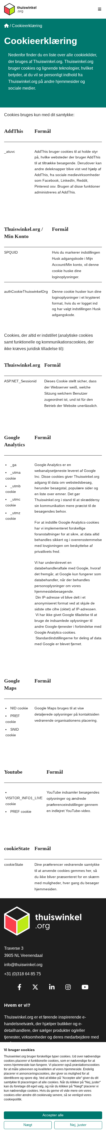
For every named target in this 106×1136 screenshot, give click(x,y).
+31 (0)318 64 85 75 (22, 974)
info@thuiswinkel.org (23, 964)
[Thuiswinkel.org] (20, 9)
